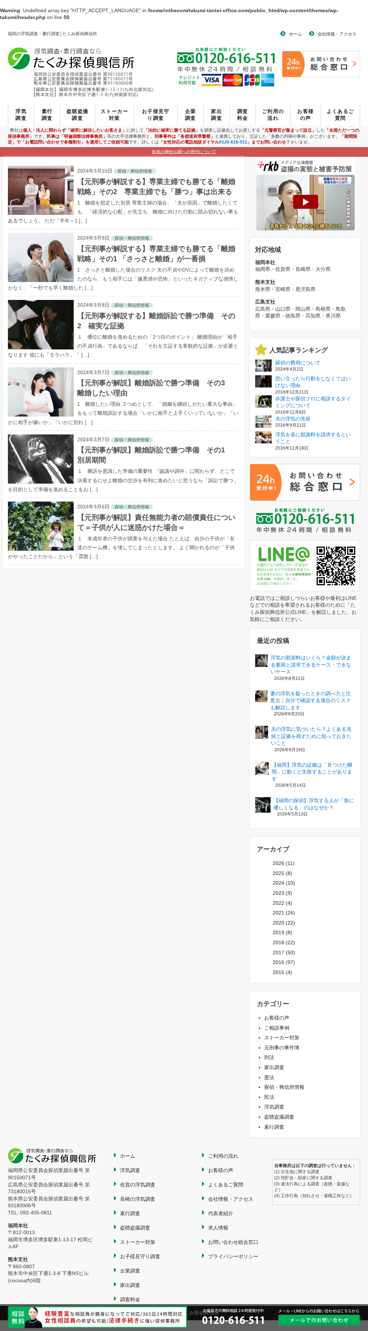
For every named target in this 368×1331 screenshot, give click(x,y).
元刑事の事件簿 (281, 1047)
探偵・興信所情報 (284, 1087)
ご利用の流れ (273, 114)
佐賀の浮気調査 (137, 1184)
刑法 (269, 1057)
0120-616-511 (233, 142)
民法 (269, 1097)
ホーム (295, 34)
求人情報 (218, 1228)
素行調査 (47, 114)
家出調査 (216, 114)
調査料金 (242, 114)
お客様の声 (305, 114)
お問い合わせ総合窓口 (233, 1242)
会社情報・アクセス (337, 34)
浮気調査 (21, 114)
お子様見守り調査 (156, 114)
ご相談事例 (276, 1028)
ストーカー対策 (114, 114)
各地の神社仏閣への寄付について (184, 151)
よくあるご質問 (340, 114)
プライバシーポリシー (233, 1256)
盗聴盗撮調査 (77, 114)
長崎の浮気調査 (137, 1199)
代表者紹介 (220, 1213)
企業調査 (190, 114)
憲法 (269, 1077)
